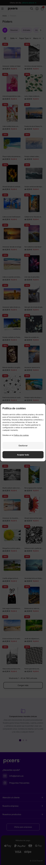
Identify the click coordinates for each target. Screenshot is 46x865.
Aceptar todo (23, 454)
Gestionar (23, 445)
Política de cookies (21, 435)
